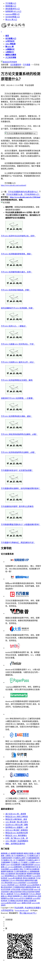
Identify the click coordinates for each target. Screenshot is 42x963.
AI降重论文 (10, 49)
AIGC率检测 (10, 44)
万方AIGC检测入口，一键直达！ (14, 326)
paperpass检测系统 (33, 885)
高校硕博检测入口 (10, 876)
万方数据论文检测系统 (15, 901)
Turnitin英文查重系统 (15, 878)
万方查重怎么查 (32, 855)
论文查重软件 (15, 65)
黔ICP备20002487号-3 (28, 913)
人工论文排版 (10, 57)
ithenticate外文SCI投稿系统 (23, 898)
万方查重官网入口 (20, 855)
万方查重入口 (10, 3)
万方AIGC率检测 (35, 894)
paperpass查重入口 (12, 14)
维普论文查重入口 (30, 853)
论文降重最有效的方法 (30, 867)
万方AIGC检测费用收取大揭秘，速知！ (16, 416)
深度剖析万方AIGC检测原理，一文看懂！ (17, 398)
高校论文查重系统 (29, 878)
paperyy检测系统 (20, 885)
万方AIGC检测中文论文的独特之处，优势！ (18, 236)
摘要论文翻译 (10, 55)
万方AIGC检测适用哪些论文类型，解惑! (17, 380)
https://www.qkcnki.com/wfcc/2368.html (25, 197)
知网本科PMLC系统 (34, 896)
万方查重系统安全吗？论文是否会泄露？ (17, 470)
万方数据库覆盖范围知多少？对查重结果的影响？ (20, 524)
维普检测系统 (29, 880)
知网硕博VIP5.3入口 (13, 11)
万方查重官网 (20, 860)
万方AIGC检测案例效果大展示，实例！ (16, 272)
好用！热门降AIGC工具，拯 (16, 838)
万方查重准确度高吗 (32, 858)
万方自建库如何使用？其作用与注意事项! (17, 506)
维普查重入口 (10, 6)
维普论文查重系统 (30, 901)
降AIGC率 (9, 47)
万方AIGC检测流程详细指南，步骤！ (15, 290)
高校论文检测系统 (28, 892)
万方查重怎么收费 (18, 858)
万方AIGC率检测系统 (16, 880)
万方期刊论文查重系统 (31, 869)
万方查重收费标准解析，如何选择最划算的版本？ (20, 488)
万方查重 (26, 65)
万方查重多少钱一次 (8, 860)
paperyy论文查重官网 (13, 864)
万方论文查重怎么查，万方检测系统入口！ (23, 194)
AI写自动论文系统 (27, 889)
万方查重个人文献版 (28, 862)
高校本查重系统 (20, 874)
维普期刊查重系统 (7, 871)
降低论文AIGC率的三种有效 (16, 817)
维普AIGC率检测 (7, 896)
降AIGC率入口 (11, 20)
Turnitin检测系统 (32, 883)
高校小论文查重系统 (8, 874)
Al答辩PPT (9, 52)
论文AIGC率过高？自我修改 (16, 830)
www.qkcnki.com (21, 910)
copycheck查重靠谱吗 (15, 867)
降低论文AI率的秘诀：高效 (16, 819)
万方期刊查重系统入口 (22, 871)
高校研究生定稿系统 (24, 876)
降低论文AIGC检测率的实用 (16, 833)
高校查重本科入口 (12, 9)
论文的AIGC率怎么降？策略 (16, 825)
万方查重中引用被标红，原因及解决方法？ (18, 543)
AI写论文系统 (15, 889)
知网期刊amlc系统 (7, 898)
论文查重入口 (10, 38)
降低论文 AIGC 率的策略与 (16, 836)
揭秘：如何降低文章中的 (15, 844)
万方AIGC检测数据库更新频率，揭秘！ (16, 254)
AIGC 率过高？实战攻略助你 (16, 841)
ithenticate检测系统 (19, 883)
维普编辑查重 (34, 871)
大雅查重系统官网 (27, 864)
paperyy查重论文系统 (24, 903)
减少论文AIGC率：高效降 (15, 814)
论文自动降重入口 (12, 17)
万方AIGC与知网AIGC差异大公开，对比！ (18, 362)
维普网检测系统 (30, 887)
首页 (7, 36)
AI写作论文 (10, 41)
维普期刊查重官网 (17, 853)
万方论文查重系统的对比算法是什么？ (23, 192)
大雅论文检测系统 (15, 892)
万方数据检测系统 (18, 887)
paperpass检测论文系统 (8, 903)
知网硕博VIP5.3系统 (20, 896)
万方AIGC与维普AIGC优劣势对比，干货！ (18, 344)
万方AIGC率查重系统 (21, 894)
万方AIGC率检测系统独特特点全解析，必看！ (19, 434)
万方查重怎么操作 (31, 860)
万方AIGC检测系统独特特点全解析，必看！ (18, 452)
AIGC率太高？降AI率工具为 (16, 822)
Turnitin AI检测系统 (7, 885)
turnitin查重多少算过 (16, 869)
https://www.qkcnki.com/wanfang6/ (13, 185)
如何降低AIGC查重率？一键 (16, 827)
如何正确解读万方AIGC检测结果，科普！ (17, 308)
